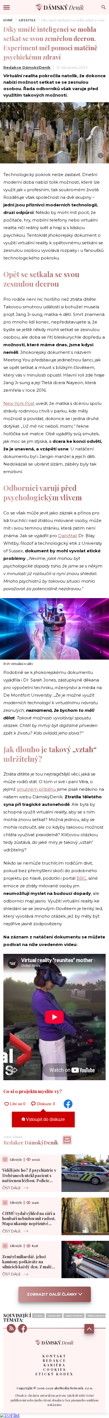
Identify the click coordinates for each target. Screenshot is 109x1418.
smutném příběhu (36, 789)
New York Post (18, 403)
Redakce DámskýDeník (27, 67)
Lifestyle (27, 20)
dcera (38, 1315)
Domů (8, 20)
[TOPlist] (10, 1415)
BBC (81, 878)
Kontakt (54, 1356)
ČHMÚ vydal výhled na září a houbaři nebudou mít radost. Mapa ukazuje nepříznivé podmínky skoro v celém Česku (29, 1224)
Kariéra (55, 1365)
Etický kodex (54, 1374)
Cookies (54, 1369)
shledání (54, 1315)
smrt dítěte (74, 1315)
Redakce (54, 1360)
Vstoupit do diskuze (45, 1119)
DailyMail (67, 535)
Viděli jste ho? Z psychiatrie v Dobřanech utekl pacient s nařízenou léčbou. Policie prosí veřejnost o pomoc (29, 1178)
